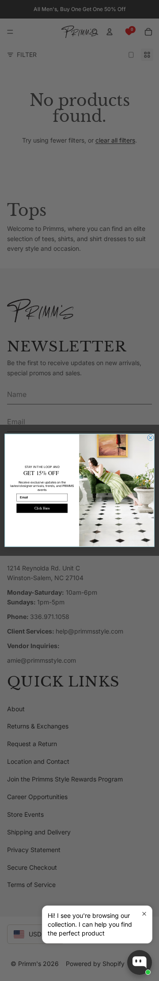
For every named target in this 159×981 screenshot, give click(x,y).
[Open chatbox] (139, 962)
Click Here (41, 508)
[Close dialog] (151, 438)
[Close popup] (144, 914)
